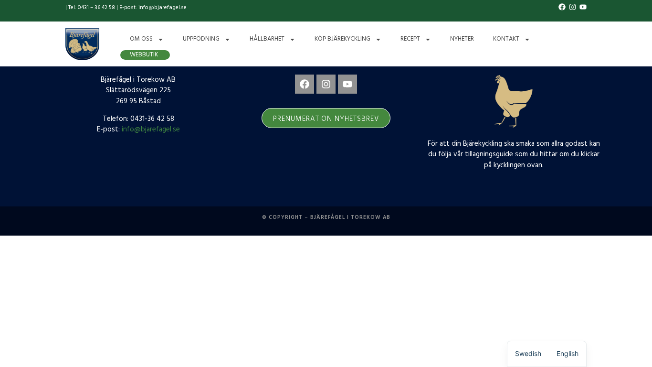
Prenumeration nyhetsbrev (326, 119)
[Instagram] (326, 84)
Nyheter (462, 39)
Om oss (141, 39)
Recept (410, 39)
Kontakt (506, 39)
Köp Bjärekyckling (342, 39)
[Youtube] (347, 84)
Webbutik (144, 55)
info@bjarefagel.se (151, 129)
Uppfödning (201, 39)
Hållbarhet (267, 39)
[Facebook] (304, 84)
